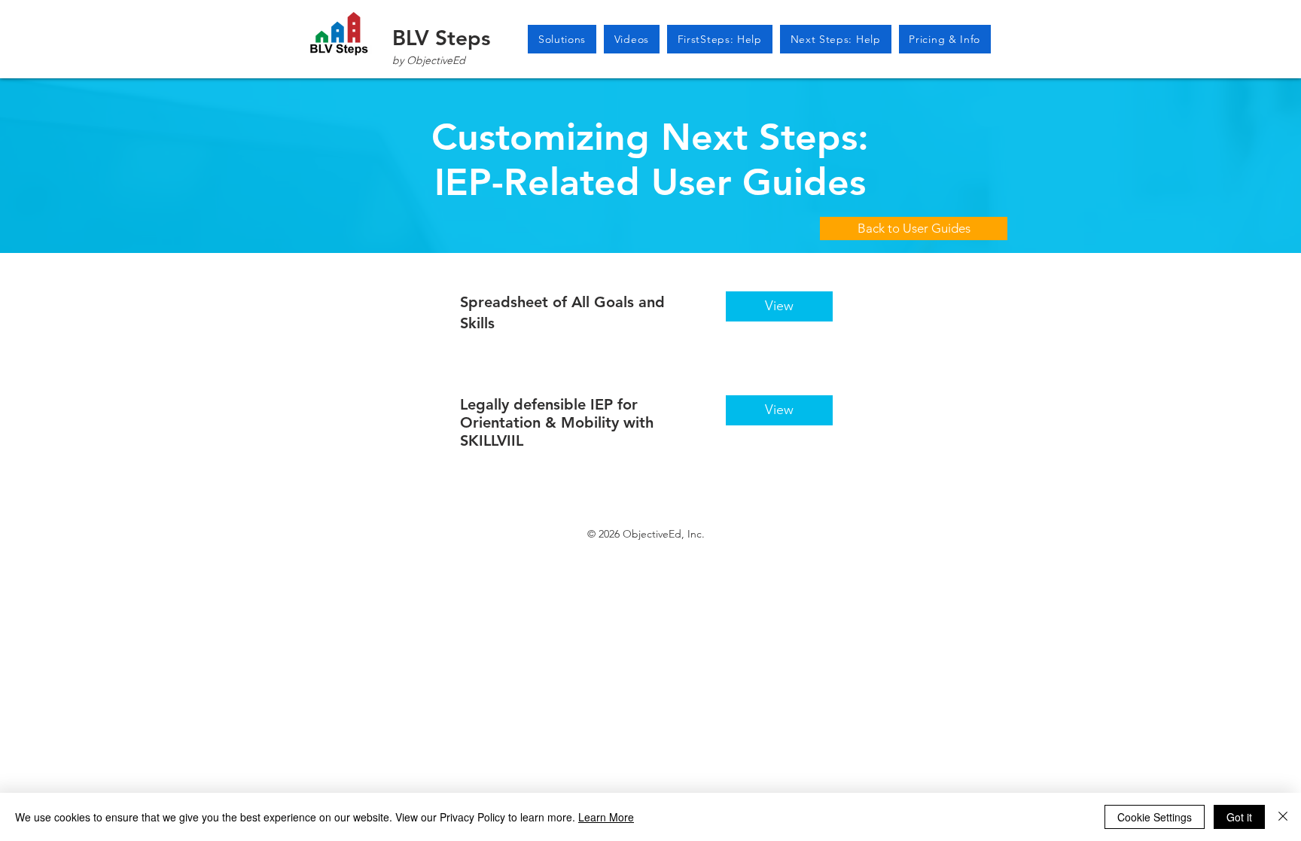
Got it (1239, 816)
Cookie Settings (1154, 816)
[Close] (1283, 817)
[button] (631, 39)
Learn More (606, 816)
